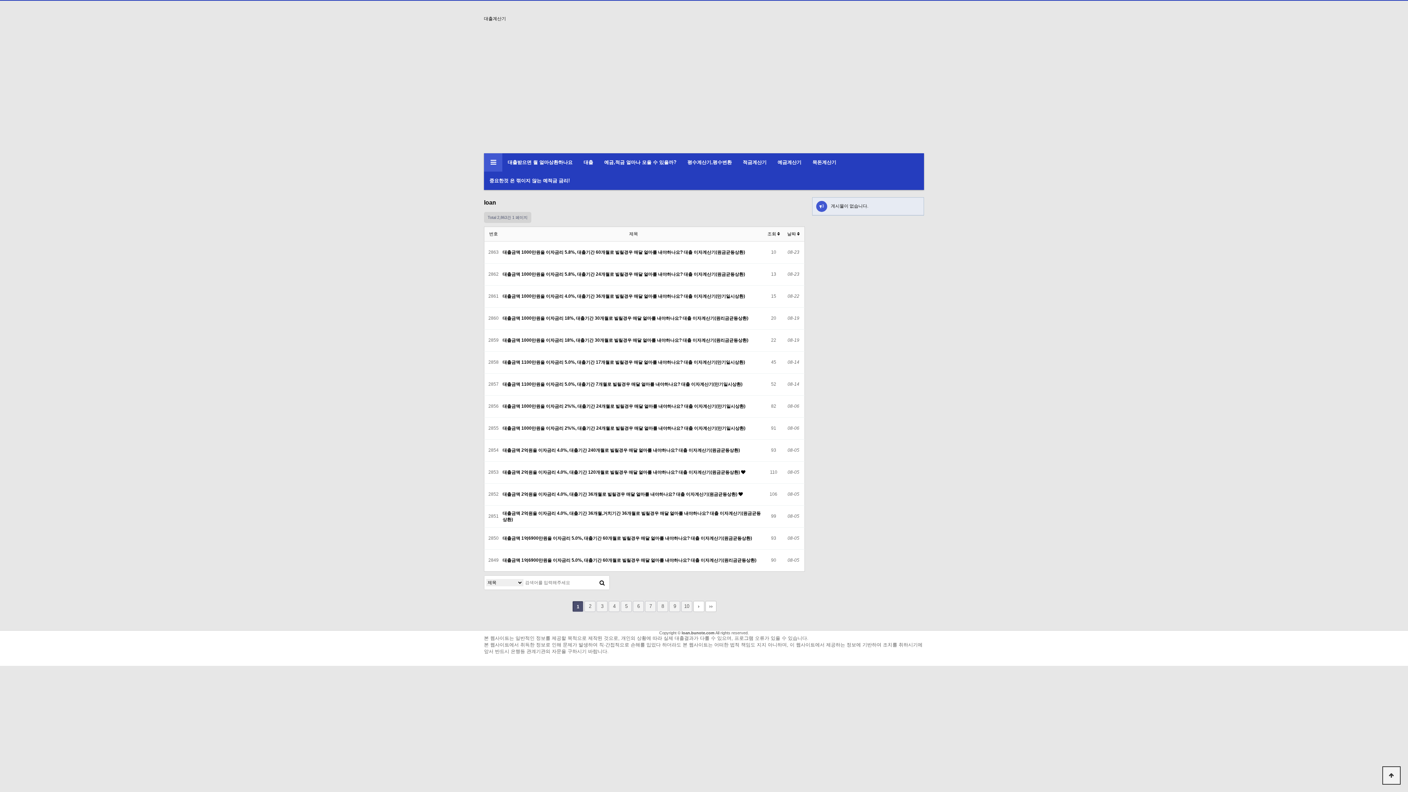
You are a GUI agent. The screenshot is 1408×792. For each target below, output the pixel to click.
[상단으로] (1391, 775)
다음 (698, 606)
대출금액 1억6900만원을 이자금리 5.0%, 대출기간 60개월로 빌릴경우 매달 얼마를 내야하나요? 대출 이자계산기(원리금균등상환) (629, 560)
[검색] (602, 583)
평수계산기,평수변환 (710, 162)
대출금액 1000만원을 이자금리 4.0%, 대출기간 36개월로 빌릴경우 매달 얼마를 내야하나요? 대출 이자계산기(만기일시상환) (624, 296)
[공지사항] (821, 206)
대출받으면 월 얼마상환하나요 (540, 162)
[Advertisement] (704, 98)
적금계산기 (755, 162)
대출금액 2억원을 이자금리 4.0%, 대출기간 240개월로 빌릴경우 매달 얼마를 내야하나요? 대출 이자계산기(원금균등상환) (621, 450)
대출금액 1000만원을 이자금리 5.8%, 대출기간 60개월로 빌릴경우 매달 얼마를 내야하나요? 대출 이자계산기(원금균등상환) (624, 252)
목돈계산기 (824, 162)
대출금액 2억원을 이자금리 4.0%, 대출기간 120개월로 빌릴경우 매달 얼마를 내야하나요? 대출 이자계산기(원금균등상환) (622, 472)
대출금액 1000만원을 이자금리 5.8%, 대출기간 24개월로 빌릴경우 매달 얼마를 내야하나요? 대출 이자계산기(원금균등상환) (624, 274)
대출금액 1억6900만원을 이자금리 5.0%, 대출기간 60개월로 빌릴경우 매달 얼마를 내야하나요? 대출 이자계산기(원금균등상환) (627, 538)
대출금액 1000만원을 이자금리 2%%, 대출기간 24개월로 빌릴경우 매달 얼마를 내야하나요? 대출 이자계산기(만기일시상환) (624, 406)
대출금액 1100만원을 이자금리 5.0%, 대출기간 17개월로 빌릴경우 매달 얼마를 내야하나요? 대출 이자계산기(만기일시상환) (624, 362)
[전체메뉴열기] (493, 162)
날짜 (792, 233)
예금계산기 (790, 162)
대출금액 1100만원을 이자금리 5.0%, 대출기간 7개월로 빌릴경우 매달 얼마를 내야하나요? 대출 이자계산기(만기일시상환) (622, 384)
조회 (772, 233)
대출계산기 (495, 18)
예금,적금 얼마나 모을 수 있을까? (640, 162)
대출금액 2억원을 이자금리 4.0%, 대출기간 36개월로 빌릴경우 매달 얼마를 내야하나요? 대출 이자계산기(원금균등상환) (620, 494)
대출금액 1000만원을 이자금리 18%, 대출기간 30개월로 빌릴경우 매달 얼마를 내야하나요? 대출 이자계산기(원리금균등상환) (625, 318)
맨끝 (710, 606)
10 (686, 606)
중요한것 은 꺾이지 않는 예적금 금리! (529, 180)
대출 (588, 162)
